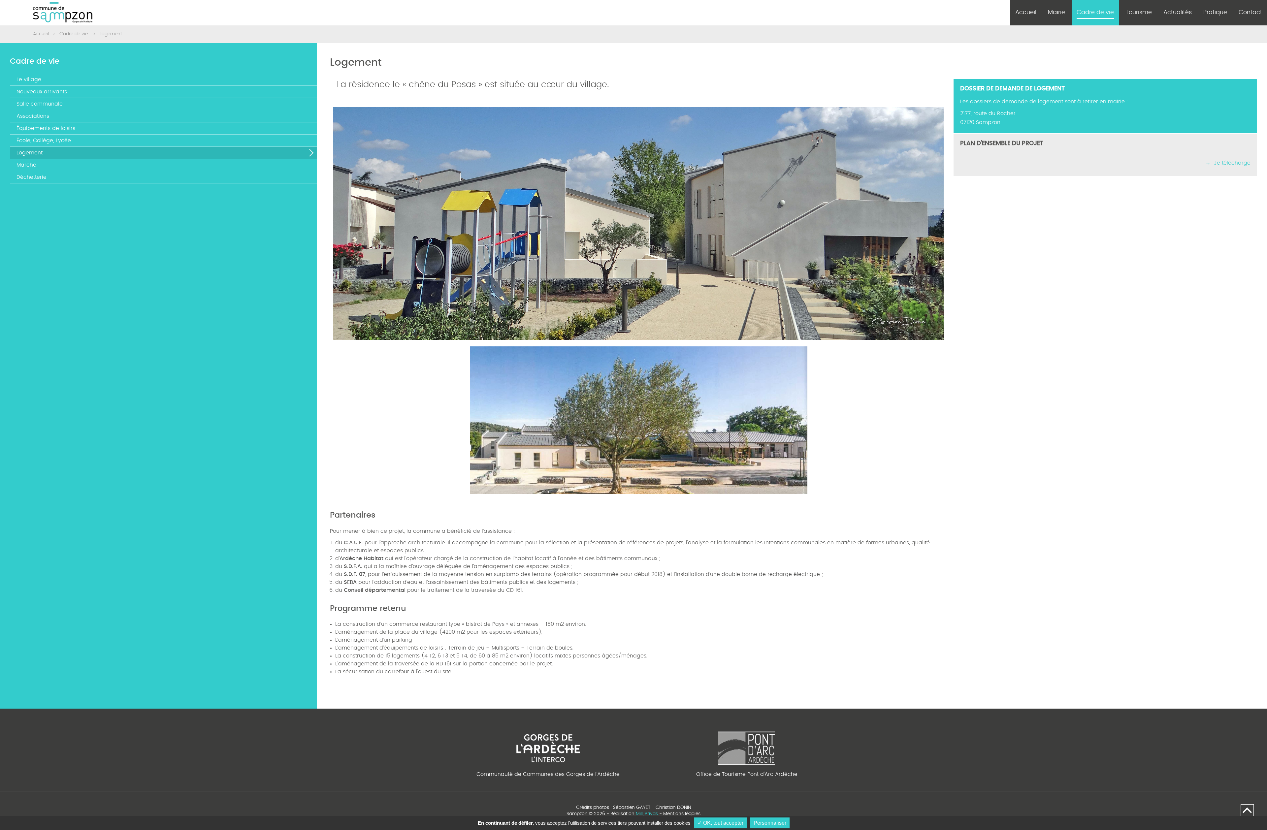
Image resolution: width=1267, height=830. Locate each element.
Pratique (1215, 13)
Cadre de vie (1095, 13)
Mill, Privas (647, 814)
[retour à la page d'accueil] (62, 12)
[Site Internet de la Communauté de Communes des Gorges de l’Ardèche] (548, 747)
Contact (1250, 13)
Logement (29, 152)
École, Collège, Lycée (43, 140)
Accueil (1025, 13)
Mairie (1056, 13)
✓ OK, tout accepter (720, 823)
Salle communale (39, 104)
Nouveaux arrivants (41, 91)
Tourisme (1138, 13)
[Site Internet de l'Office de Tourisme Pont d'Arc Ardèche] (746, 747)
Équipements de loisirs (45, 128)
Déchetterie (31, 177)
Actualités (1177, 13)
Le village (28, 79)
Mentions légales (681, 814)
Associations (32, 116)
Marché (26, 165)
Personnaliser (770, 823)
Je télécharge (1232, 163)
